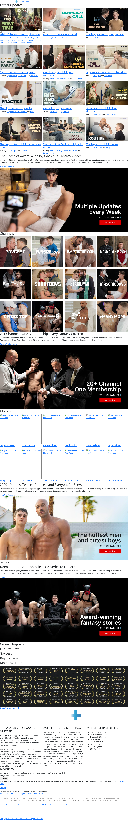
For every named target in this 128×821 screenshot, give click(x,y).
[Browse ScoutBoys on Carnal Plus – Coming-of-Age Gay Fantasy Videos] (47, 284)
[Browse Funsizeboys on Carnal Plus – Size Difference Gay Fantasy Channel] (47, 251)
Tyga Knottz (77, 79)
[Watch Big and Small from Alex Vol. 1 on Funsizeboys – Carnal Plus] (64, 93)
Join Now (25, 1)
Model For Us (47, 805)
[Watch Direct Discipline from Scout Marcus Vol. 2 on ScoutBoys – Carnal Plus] (107, 93)
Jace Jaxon (110, 38)
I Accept (3, 788)
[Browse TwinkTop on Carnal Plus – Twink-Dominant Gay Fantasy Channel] (15, 316)
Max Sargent (64, 79)
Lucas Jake (97, 76)
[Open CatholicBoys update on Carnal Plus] (64, 70)
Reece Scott (4, 43)
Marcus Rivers (111, 115)
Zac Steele (13, 43)
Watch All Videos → (7, 166)
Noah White (66, 38)
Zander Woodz (26, 43)
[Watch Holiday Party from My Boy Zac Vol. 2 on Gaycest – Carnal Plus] (21, 57)
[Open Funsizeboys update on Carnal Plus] (64, 32)
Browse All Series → (7, 577)
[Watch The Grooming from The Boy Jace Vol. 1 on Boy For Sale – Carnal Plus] (107, 19)
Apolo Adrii (54, 150)
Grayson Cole (12, 112)
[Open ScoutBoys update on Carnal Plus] (21, 32)
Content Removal (60, 805)
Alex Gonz (53, 112)
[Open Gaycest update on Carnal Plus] (21, 70)
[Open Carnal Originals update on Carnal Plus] (21, 106)
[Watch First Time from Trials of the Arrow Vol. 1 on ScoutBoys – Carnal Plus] (21, 19)
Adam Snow (20, 38)
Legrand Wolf (10, 40)
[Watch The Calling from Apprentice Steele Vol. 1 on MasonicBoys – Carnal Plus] (107, 57)
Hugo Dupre (63, 150)
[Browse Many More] (112, 316)
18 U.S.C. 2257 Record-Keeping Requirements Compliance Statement (26, 793)
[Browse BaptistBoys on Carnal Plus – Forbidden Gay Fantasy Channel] (80, 251)
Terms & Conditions (19, 805)
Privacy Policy (5, 805)
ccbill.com (85, 800)
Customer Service (34, 805)
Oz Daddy (29, 40)
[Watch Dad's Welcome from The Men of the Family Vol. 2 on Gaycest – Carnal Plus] (64, 129)
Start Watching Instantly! (9, 708)
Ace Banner (11, 38)
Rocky (32, 112)
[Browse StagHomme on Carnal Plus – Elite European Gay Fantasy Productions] (80, 284)
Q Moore (37, 40)
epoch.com (75, 800)
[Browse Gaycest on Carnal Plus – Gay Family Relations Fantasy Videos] (15, 251)
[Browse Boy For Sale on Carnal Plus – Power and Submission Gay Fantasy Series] (15, 284)
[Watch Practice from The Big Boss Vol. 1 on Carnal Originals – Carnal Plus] (21, 93)
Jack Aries (24, 150)
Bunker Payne (30, 38)
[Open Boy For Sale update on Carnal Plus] (107, 32)
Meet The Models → (7, 495)
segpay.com (65, 800)
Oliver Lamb (20, 40)
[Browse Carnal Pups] (47, 316)
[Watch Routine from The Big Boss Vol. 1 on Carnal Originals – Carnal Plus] (107, 129)
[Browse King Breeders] (80, 316)
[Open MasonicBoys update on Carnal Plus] (107, 70)
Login (20, 1)
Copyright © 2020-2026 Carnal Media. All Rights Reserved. (21, 819)
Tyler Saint (73, 150)
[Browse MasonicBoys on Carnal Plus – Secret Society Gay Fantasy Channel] (112, 284)
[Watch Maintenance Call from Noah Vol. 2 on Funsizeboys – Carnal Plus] (64, 19)
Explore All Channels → (8, 344)
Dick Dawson (98, 38)
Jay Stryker (54, 38)
